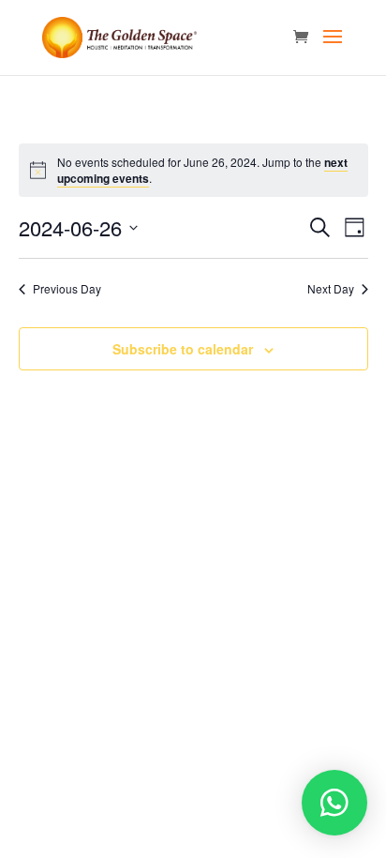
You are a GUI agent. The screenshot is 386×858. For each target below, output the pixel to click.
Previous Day (67, 288)
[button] (334, 802)
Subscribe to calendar (182, 348)
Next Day (330, 288)
